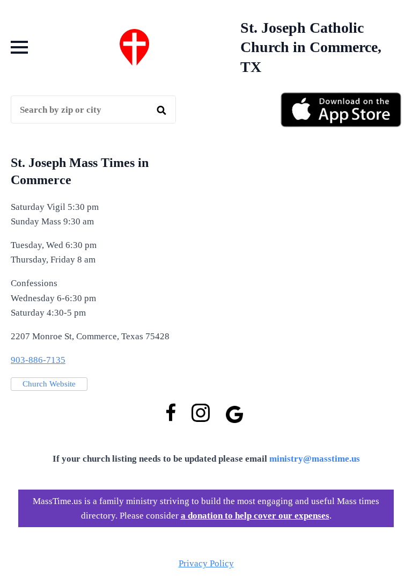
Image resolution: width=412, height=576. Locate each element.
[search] (161, 110)
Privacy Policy (206, 563)
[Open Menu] (19, 47)
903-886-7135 (38, 360)
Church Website (49, 384)
